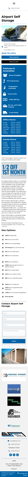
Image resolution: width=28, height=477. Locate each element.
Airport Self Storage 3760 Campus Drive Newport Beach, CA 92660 (15, 45)
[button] (14, 57)
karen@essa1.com (15, 441)
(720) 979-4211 (15, 451)
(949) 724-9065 (17, 224)
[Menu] (14, 3)
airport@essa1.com (9, 50)
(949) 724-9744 (15, 8)
